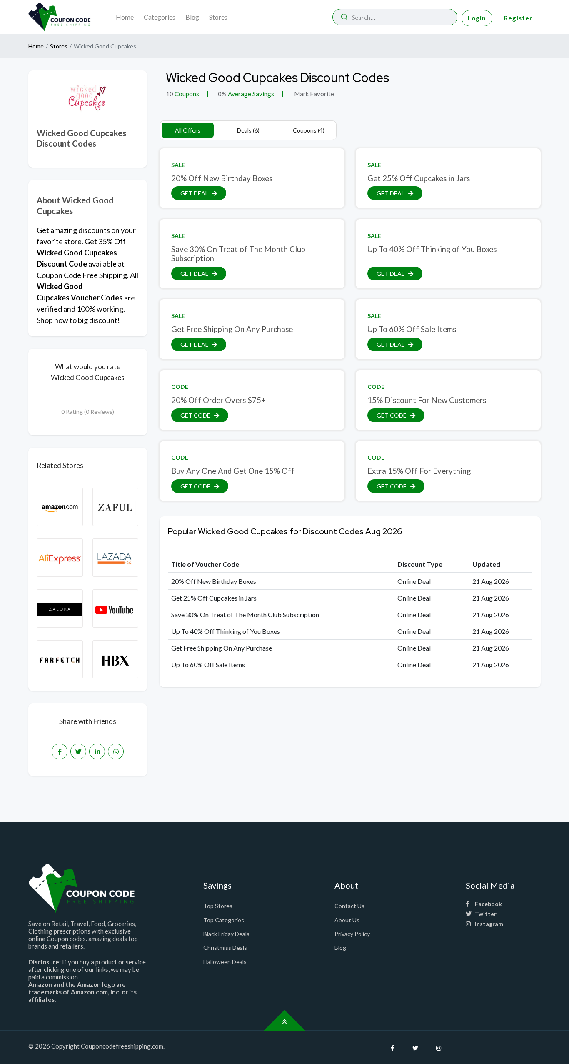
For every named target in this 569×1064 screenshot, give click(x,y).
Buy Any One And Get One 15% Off (232, 471)
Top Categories (223, 920)
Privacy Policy (352, 933)
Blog (192, 17)
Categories (159, 17)
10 (169, 94)
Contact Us (349, 905)
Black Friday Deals (226, 933)
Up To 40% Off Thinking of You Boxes (432, 249)
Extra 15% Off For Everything (419, 471)
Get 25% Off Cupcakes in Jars (418, 178)
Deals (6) (248, 130)
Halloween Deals (225, 961)
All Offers (187, 130)
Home (125, 17)
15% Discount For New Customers (426, 400)
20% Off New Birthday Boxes (221, 178)
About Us (346, 920)
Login (477, 18)
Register (518, 18)
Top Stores (217, 905)
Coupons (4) (308, 130)
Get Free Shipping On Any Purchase (232, 329)
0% (222, 94)
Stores (218, 17)
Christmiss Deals (225, 947)
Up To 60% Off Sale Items (411, 329)
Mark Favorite (313, 94)
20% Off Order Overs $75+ (218, 400)
